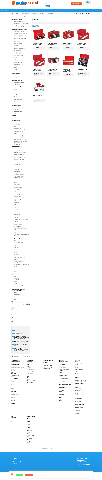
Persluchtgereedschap (17, 80)
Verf (76, 372)
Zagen (15, 103)
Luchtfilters (13, 397)
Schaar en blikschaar (18, 194)
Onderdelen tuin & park (47, 365)
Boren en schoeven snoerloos (20, 33)
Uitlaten (12, 376)
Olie (28, 376)
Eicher (28, 421)
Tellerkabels (13, 373)
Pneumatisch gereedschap (20, 174)
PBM (12, 416)
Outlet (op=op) (75, 3)
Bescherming (13, 417)
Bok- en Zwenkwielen (79, 406)
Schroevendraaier (18, 149)
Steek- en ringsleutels (18, 55)
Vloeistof (16, 263)
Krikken (15, 276)
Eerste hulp (13, 419)
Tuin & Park (45, 362)
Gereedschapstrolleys (18, 135)
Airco (15, 113)
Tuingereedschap (46, 364)
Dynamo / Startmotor (15, 364)
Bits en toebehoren (18, 43)
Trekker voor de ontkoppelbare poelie (21, 229)
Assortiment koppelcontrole (20, 154)
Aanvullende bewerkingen (32, 369)
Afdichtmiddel (30, 373)
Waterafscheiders (14, 402)
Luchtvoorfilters (14, 399)
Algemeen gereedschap (17, 180)
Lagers (15, 271)
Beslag (15, 126)
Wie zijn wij (15, 458)
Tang (15, 191)
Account (77, 13)
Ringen (60, 399)
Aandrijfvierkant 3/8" (18, 62)
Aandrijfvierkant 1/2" (18, 64)
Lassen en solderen (16, 73)
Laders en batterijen (18, 35)
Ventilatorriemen (14, 378)
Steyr (28, 444)
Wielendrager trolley (18, 285)
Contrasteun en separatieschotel (21, 219)
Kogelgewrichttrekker (18, 224)
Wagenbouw (77, 410)
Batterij (15, 259)
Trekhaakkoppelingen (15, 375)
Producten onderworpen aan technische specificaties (18, 290)
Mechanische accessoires (19, 257)
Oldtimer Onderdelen (48, 360)
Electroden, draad (18, 76)
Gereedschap (62, 360)
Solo (75, 409)
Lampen (76, 364)
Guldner (28, 427)
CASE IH (15, 292)
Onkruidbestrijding (46, 368)
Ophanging (16, 250)
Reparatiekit (16, 69)
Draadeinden (61, 394)
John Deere (29, 430)
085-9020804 (80, 460)
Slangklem (61, 402)
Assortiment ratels (18, 71)
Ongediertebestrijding (47, 367)
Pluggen (60, 397)
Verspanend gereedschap (17, 86)
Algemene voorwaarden (17, 461)
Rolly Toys (76, 394)
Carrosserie (16, 256)
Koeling (12, 369)
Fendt (28, 424)
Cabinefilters (13, 391)
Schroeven (61, 400)
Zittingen (13, 381)
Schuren (15, 94)
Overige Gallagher (78, 390)
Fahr (28, 423)
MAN (28, 433)
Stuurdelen (13, 372)
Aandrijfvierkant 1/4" (18, 60)
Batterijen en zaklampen (19, 31)
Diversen (14, 115)
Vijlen (15, 101)
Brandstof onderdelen (15, 361)
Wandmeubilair (17, 124)
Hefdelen (13, 366)
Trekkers (13, 212)
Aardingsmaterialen (78, 388)
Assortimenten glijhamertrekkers (21, 223)
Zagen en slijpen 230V (19, 26)
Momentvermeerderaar (19, 159)
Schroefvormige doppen (19, 269)
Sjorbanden (16, 109)
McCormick (29, 436)
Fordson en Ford (30, 426)
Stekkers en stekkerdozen (79, 369)
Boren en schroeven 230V (19, 21)
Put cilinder (16, 278)
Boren (15, 91)
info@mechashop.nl (82, 461)
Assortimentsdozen (18, 118)
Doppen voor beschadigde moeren (22, 264)
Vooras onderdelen (15, 379)
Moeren (60, 396)
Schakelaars (77, 367)
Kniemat (15, 266)
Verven (76, 373)
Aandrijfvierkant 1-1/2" (19, 173)
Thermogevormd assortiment (20, 139)
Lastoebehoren (17, 77)
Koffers (15, 133)
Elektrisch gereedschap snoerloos (19, 29)
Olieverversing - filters (19, 242)
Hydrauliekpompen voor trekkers (17, 367)
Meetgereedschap (18, 50)
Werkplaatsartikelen (16, 105)
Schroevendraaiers (18, 52)
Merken (29, 418)
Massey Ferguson (30, 435)
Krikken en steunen (18, 108)
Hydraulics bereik (16, 274)
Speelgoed (77, 393)
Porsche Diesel (30, 439)
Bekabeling (77, 361)
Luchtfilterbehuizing (15, 396)
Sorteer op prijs (35, 25)
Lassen (15, 204)
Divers (60, 393)
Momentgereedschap (17, 146)
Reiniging (29, 377)
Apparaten (77, 387)
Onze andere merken (16, 297)
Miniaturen (77, 395)
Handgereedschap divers (19, 48)
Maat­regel (16, 200)
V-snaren (29, 367)
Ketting (28, 364)
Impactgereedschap (16, 162)
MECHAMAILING (14, 423)
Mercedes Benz (30, 438)
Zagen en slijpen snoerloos (20, 38)
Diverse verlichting (78, 363)
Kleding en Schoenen (79, 399)
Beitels (15, 89)
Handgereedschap (16, 41)
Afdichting (29, 363)
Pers (14, 286)
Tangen (15, 57)
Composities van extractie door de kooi (21, 235)
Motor (15, 244)
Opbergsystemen (16, 120)
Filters (12, 388)
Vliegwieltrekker (17, 232)
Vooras (15, 249)
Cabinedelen (13, 363)
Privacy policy (15, 463)
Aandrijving (30, 360)
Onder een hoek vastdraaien (20, 157)
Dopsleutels (16, 45)
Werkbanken (16, 123)
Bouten (60, 391)
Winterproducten (30, 382)
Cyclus (15, 207)
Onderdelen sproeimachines (80, 380)
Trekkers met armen (18, 214)
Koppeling (16, 247)
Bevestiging (61, 390)
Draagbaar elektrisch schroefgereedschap (18, 177)
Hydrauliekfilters (14, 394)
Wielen (15, 252)
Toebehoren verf (78, 374)
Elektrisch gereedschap (17, 19)
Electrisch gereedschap (79, 404)
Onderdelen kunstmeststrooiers (81, 381)
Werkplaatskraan (17, 280)
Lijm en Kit (29, 374)
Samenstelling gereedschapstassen (21, 130)
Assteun (15, 281)
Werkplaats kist (17, 144)
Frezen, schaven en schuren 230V (21, 23)
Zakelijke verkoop (31, 416)
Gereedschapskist (17, 128)
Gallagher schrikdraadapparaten (82, 386)
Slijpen (15, 96)
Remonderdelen (14, 370)
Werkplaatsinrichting (18, 111)
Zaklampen (77, 412)
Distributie (16, 245)
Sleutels (15, 182)
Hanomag (29, 429)
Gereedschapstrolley (18, 131)
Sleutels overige (17, 53)
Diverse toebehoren (15, 393)
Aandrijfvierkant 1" (18, 67)
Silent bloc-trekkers (18, 231)
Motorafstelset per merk (19, 261)
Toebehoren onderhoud (31, 380)
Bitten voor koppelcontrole (20, 152)
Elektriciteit (16, 202)
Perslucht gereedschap (19, 82)
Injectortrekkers (17, 226)
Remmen (16, 254)
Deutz (28, 420)
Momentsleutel (17, 150)
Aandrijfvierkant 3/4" (18, 66)
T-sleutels (16, 186)
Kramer (28, 432)
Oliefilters (13, 400)
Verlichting (16, 206)
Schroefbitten (17, 189)
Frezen (15, 92)
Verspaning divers (18, 99)
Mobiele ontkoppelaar (19, 268)
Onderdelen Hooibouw (79, 383)
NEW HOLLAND (17, 294)
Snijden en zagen (17, 196)
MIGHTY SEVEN (17, 299)
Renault (28, 441)
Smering (15, 240)
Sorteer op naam (35, 26)
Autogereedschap (16, 238)
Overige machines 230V (19, 25)
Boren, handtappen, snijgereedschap (18, 198)
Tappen (15, 98)
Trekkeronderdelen (15, 360)
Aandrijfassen (29, 361)
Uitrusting (16, 209)
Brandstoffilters (14, 390)
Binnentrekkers (17, 216)
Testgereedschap (17, 59)
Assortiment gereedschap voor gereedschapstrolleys (21, 137)
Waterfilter (13, 403)
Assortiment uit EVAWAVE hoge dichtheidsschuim (21, 142)
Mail (12, 421)
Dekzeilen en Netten (79, 407)
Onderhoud (30, 372)
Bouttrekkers (16, 217)
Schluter (28, 442)
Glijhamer (16, 221)
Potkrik (15, 283)
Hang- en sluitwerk (78, 401)
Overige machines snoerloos (20, 36)
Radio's (76, 366)
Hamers (15, 47)
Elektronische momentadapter (20, 156)
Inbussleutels (17, 184)
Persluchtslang (17, 84)
